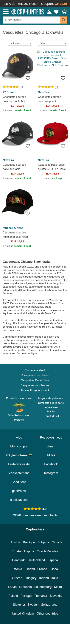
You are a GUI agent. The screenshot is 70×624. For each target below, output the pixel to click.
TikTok (51, 455)
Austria (15, 542)
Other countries (47, 613)
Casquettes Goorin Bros (35, 380)
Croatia (16, 551)
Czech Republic (48, 551)
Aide (19, 437)
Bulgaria (43, 542)
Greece (17, 578)
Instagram (51, 473)
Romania (41, 596)
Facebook (51, 464)
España (52, 560)
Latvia (12, 587)
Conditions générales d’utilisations (19, 491)
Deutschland (36, 560)
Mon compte (18, 446)
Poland (13, 596)
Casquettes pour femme (35, 385)
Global (54, 569)
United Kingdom (23, 613)
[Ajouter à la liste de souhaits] (28, 78)
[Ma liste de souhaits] (56, 11)
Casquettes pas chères (35, 375)
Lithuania (25, 587)
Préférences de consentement (18, 468)
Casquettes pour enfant (35, 390)
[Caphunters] (20, 11)
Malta (58, 587)
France (42, 569)
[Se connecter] (49, 11)
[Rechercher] (63, 20)
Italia (54, 578)
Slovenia (19, 604)
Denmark (18, 560)
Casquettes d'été (35, 370)
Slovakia (56, 596)
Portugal (26, 596)
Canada (57, 542)
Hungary (31, 578)
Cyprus (29, 551)
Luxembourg (43, 587)
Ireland (44, 578)
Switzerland (49, 604)
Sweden (32, 604)
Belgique (29, 542)
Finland (30, 569)
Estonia (17, 569)
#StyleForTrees (17, 455)
